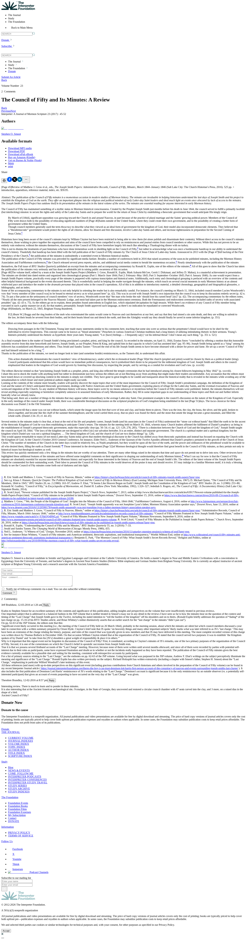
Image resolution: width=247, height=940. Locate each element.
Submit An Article (10, 77)
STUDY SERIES (17, 785)
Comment (7, 593)
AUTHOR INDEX (18, 750)
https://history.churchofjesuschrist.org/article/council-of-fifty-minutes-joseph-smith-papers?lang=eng (147, 477)
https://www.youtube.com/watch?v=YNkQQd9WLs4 (29, 516)
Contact (12, 818)
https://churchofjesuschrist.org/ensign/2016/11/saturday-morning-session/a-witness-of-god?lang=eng (136, 531)
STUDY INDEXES (19, 791)
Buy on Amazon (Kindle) (21, 157)
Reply (46, 605)
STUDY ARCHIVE (19, 788)
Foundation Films (17, 809)
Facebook (17, 849)
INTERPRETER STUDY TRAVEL (27, 782)
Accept (6, 931)
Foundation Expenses (19, 812)
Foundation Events (18, 803)
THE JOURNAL (10, 732)
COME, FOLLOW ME (20, 773)
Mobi (11, 163)
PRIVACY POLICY (19, 832)
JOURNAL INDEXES (20, 740)
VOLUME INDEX (18, 743)
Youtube (16, 859)
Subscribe (6, 46)
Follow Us (7, 841)
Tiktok (15, 864)
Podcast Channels (39, 872)
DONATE (13, 821)
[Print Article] (4, 180)
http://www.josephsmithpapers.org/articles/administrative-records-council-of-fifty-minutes (105, 513)
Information (7, 826)
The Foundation (9, 797)
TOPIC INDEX (16, 746)
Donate (5, 40)
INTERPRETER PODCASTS (24, 776)
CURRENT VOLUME (20, 737)
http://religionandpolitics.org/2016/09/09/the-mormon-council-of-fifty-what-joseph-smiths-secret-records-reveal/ (60, 540)
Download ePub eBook (20, 154)
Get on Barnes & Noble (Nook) (25, 160)
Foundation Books (18, 806)
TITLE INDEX (16, 753)
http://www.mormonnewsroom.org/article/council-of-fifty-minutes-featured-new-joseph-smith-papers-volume (58, 519)
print (10, 166)
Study (4, 761)
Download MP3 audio (20, 148)
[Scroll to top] (2, 937)
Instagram (17, 869)
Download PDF (16, 151)
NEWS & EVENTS (19, 770)
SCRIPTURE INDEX (20, 756)
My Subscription (17, 815)
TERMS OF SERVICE (20, 835)
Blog (10, 767)
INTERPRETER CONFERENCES (27, 779)
